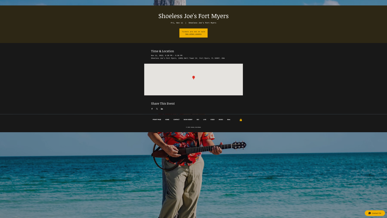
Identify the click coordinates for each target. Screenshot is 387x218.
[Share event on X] (157, 109)
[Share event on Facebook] (152, 109)
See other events (193, 34)
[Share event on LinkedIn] (162, 109)
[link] (241, 119)
